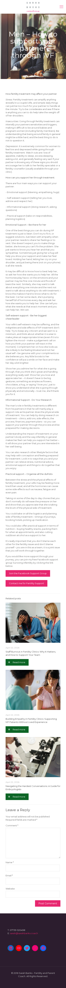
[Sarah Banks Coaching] (33, 7)
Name (10, 862)
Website (10, 888)
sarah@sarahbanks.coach (24, 933)
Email (9, 875)
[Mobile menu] (61, 7)
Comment (12, 825)
